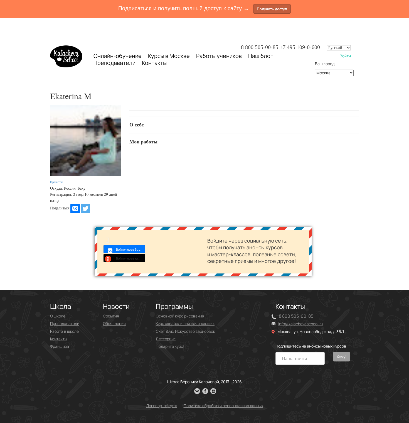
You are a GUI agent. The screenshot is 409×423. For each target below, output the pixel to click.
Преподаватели (114, 63)
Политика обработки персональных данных (223, 405)
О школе (57, 316)
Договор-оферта (161, 405)
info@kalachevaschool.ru (300, 323)
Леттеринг (166, 338)
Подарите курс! (170, 346)
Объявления (114, 323)
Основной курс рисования (180, 316)
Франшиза (59, 346)
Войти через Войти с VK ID (130, 249)
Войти (345, 55)
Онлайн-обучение (117, 56)
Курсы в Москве (169, 56)
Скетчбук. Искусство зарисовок (185, 331)
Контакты (154, 63)
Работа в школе (64, 331)
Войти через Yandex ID (130, 258)
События (111, 316)
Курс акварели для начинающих (185, 323)
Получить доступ (272, 9)
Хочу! (341, 356)
